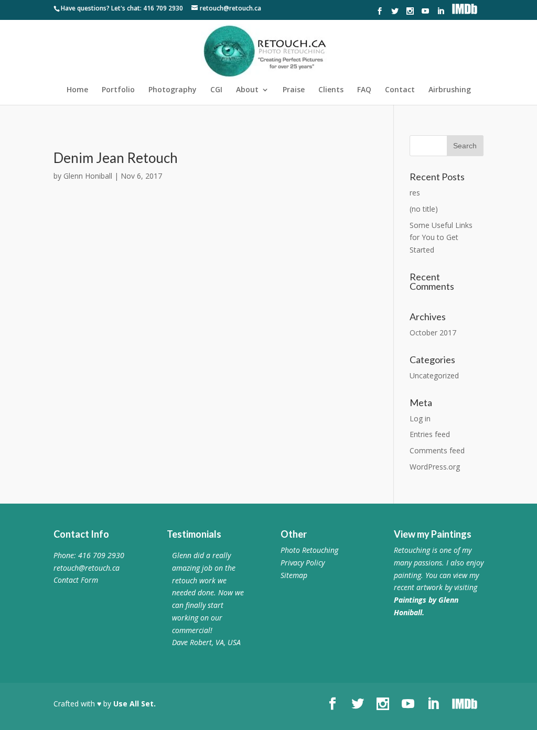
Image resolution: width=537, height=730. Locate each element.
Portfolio (118, 90)
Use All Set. (134, 704)
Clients (330, 90)
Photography (172, 90)
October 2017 (433, 332)
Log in (420, 418)
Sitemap (294, 575)
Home (77, 90)
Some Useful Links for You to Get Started (441, 237)
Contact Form (75, 580)
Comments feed (437, 450)
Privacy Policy (303, 563)
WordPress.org (435, 467)
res (415, 193)
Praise (294, 90)
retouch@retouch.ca (86, 568)
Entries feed (430, 434)
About (247, 90)
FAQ (364, 90)
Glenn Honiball (87, 176)
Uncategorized (434, 375)
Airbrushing (449, 90)
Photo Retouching (309, 550)
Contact (400, 90)
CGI (216, 90)
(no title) (424, 209)
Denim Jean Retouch (115, 157)
